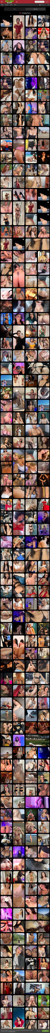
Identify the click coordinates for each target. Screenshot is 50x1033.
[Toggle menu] (2, 2)
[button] (6, 21)
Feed (15, 9)
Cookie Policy (12, 1031)
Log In (47, 1)
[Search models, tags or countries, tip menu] (48, 5)
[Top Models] (17, 2)
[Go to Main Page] (9, 2)
